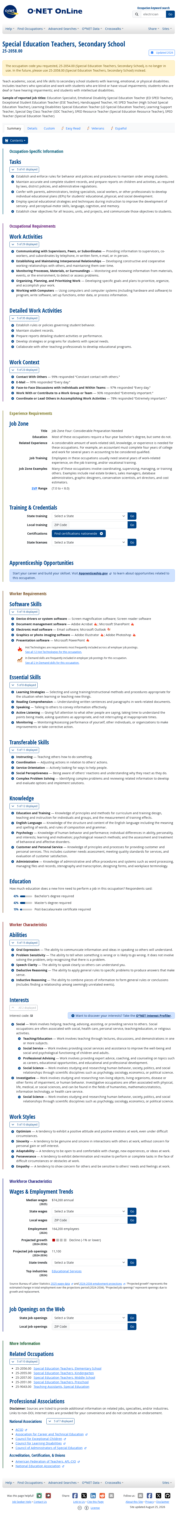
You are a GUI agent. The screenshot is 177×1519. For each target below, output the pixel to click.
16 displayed (28, 612)
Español (121, 128)
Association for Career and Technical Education (50, 1434)
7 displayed (64, 1421)
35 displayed (28, 318)
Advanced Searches (62, 29)
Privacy (149, 1502)
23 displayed (28, 370)
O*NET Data (91, 29)
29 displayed (28, 244)
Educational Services (67, 1271)
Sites (165, 29)
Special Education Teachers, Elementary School (67, 1368)
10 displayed (28, 1124)
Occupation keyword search (153, 8)
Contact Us (40, 1502)
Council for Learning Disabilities (39, 1443)
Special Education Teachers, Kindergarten (64, 1373)
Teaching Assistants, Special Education (61, 1387)
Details (32, 128)
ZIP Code (60, 525)
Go (170, 14)
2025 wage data (60, 1284)
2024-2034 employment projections (100, 1284)
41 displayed (28, 169)
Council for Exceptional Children (39, 1439)
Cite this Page (95, 1502)
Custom (49, 128)
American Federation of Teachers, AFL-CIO (46, 1461)
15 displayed (28, 943)
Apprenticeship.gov (93, 573)
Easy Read (73, 128)
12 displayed (28, 806)
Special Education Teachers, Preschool (61, 1382)
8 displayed (27, 685)
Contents (16, 140)
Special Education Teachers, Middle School (64, 1377)
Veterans (98, 128)
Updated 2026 (164, 52)
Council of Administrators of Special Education (49, 1448)
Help (8, 29)
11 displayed (28, 750)
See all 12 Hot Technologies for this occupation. (53, 652)
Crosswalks (113, 29)
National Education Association (38, 1466)
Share (152, 29)
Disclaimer (162, 1502)
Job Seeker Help (21, 1502)
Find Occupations (30, 29)
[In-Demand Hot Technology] (108, 629)
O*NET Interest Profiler (153, 1016)
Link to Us (79, 1502)
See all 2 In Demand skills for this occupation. (52, 663)
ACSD (19, 1430)
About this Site (134, 1502)
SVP (34, 488)
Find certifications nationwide (76, 533)
